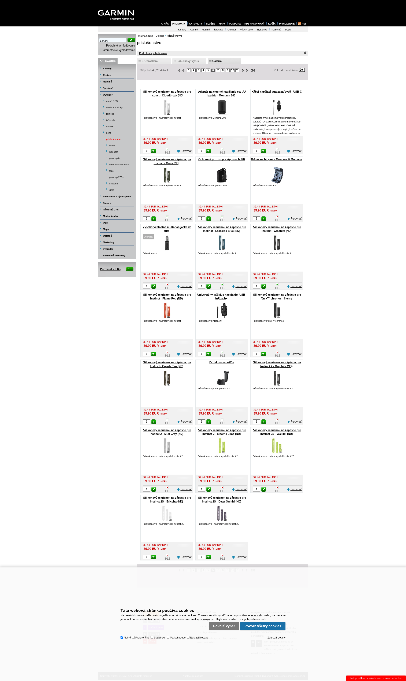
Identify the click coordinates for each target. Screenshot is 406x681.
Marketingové (178, 637)
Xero (111, 190)
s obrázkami (150, 61)
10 (232, 70)
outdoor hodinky (114, 107)
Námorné (276, 29)
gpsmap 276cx (117, 177)
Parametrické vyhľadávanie (118, 50)
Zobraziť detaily (276, 637)
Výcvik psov (246, 29)
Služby (210, 23)
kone (108, 133)
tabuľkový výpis (188, 61)
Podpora (235, 23)
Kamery (107, 68)
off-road (110, 126)
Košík (272, 23)
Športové (108, 88)
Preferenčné (142, 637)
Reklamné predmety (114, 255)
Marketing (108, 242)
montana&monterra (119, 164)
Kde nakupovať (254, 23)
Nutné (127, 637)
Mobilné (107, 81)
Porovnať (186, 150)
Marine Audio (110, 216)
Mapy (106, 229)
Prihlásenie (287, 23)
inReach (110, 120)
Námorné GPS (111, 209)
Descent (113, 152)
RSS (304, 23)
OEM (105, 222)
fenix (111, 171)
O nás (165, 23)
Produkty (178, 23)
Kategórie (108, 60)
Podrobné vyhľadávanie (120, 45)
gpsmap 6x (115, 158)
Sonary (107, 203)
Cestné (107, 75)
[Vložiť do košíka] (153, 151)
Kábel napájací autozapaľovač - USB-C (277, 91)
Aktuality (195, 23)
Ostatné (107, 236)
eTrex (112, 145)
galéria (217, 61)
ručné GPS (112, 101)
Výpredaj (108, 249)
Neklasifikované (199, 637)
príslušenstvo (113, 139)
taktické (110, 114)
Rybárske (262, 29)
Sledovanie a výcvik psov (117, 196)
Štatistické (160, 637)
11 (237, 70)
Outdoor (107, 94)
